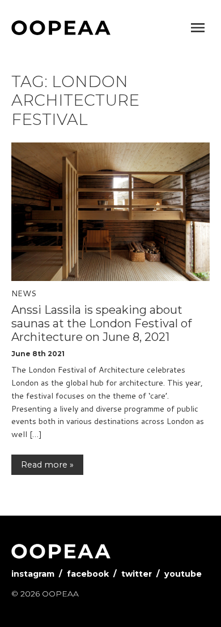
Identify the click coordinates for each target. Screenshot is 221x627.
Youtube (183, 574)
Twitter (136, 574)
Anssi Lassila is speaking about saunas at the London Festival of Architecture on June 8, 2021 (101, 323)
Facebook (88, 574)
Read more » (47, 465)
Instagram (32, 574)
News (23, 293)
